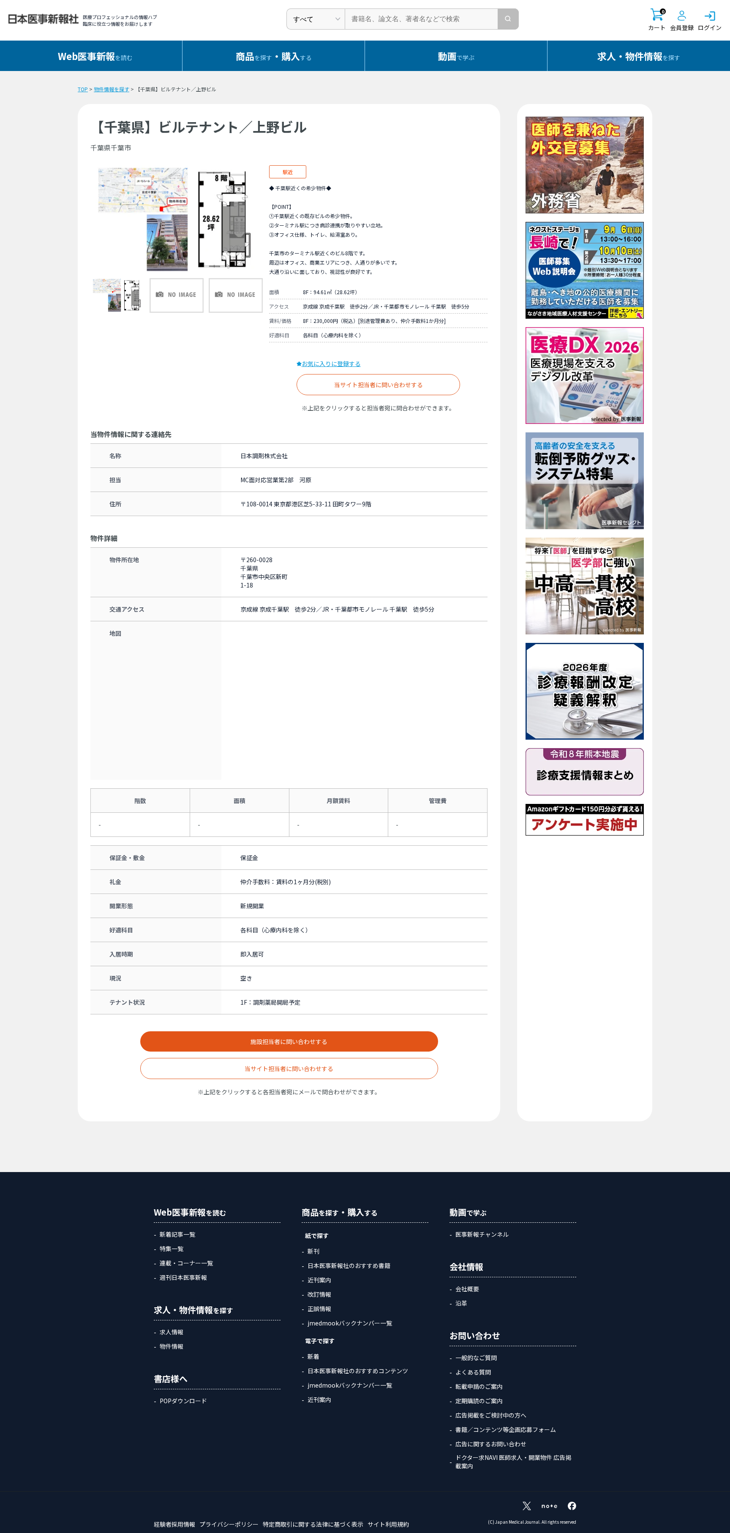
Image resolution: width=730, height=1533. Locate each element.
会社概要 (467, 1288)
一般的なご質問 (476, 1357)
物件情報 (171, 1346)
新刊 (313, 1251)
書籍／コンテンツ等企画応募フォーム (505, 1429)
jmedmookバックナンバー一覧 (350, 1323)
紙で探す (317, 1235)
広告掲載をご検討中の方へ (490, 1415)
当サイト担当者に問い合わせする (378, 384)
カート (657, 20)
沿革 (461, 1303)
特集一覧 (171, 1248)
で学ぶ (456, 56)
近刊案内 (319, 1280)
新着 (313, 1356)
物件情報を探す (111, 89)
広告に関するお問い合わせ (490, 1444)
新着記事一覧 (177, 1234)
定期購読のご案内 (479, 1400)
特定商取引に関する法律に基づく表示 (313, 1524)
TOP (83, 89)
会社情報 (466, 1266)
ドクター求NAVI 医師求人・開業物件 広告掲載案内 (513, 1461)
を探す (638, 56)
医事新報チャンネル (482, 1234)
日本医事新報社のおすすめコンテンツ (358, 1370)
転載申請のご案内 (479, 1386)
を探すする (274, 56)
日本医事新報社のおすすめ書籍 (349, 1265)
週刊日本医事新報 (183, 1277)
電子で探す (320, 1340)
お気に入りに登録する (331, 363)
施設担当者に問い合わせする (289, 1041)
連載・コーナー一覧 (186, 1263)
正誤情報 (319, 1308)
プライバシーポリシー (229, 1524)
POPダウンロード (183, 1400)
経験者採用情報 (174, 1524)
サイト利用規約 (388, 1524)
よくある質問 (473, 1372)
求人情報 (171, 1332)
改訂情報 (319, 1294)
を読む (95, 56)
